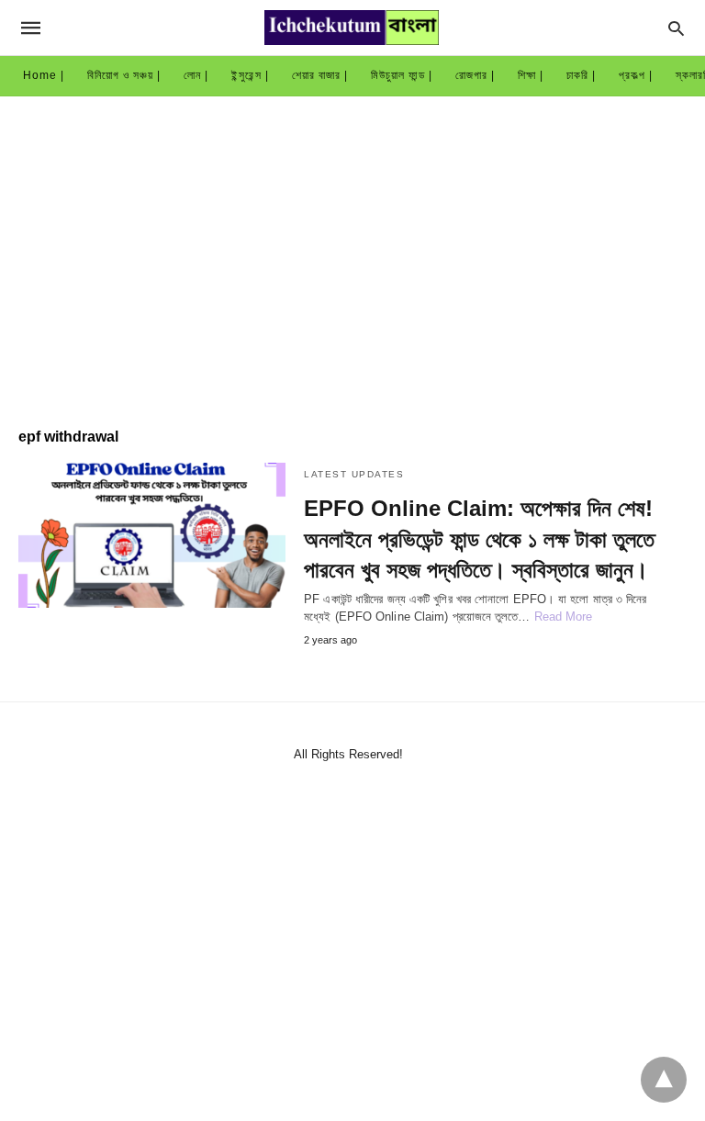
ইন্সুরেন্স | (250, 75)
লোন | (196, 75)
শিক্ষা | (530, 75)
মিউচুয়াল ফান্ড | (401, 75)
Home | (43, 75)
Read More (563, 616)
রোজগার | (475, 75)
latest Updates (354, 474)
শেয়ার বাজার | (320, 75)
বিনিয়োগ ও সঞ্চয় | (124, 75)
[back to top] (664, 1080)
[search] (676, 28)
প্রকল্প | (636, 75)
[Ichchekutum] (351, 27)
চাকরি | (581, 75)
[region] (352, 252)
